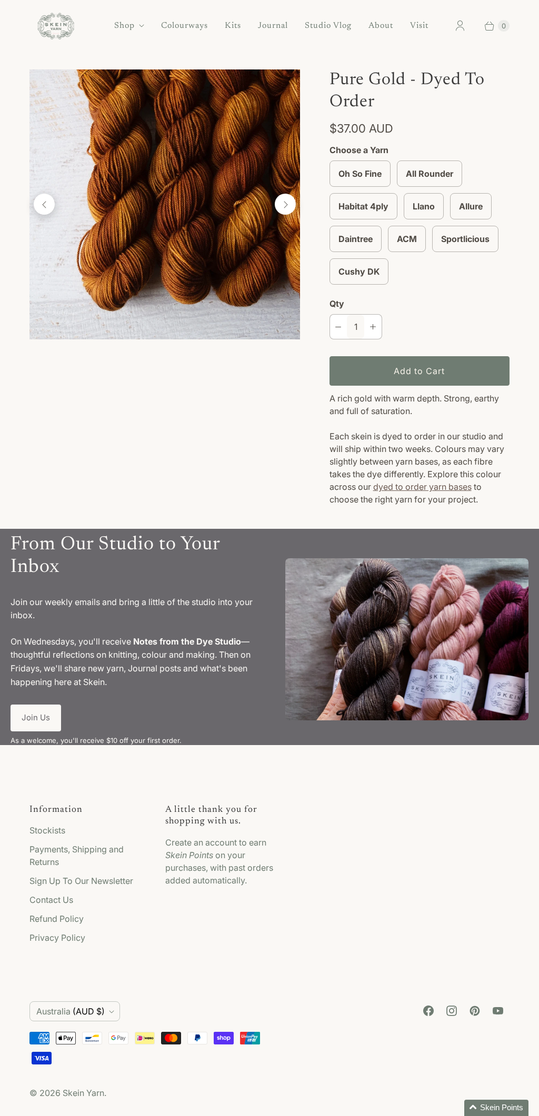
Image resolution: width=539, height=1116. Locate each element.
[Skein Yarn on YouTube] (498, 1010)
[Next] (285, 204)
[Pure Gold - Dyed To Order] (164, 204)
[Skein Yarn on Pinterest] (474, 1010)
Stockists (47, 830)
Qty (337, 303)
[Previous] (44, 204)
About (380, 26)
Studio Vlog (328, 26)
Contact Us (51, 899)
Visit (419, 26)
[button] (496, 1108)
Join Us (36, 717)
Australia (70, 1011)
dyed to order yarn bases (422, 486)
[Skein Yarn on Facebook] (428, 1010)
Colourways (184, 26)
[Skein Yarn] (55, 26)
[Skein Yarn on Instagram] (451, 1010)
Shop (124, 26)
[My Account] (460, 25)
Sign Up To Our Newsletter (81, 881)
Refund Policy (56, 918)
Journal (273, 26)
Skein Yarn (83, 1093)
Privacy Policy (57, 937)
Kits (233, 26)
